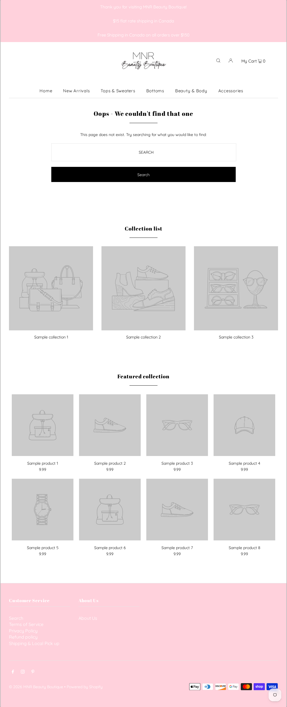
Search (16, 618)
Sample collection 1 (51, 337)
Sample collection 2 (143, 337)
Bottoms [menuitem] (155, 90)
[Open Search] (218, 60)
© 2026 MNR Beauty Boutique (36, 686)
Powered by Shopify (85, 686)
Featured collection (143, 376)
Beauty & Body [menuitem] (191, 90)
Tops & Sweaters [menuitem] (118, 90)
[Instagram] (23, 672)
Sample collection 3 (236, 337)
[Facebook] (13, 672)
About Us (87, 618)
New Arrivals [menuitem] (76, 90)
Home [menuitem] (46, 90)
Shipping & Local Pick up (34, 643)
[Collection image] (51, 328)
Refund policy (23, 637)
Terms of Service (26, 624)
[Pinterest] (32, 672)
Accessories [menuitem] (230, 90)
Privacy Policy (23, 631)
